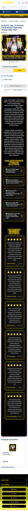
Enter (19, 70)
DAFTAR (7, 16)
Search (3, 7)
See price (5, 461)
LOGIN (21, 16)
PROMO (15, 488)
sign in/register (18, 89)
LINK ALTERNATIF (15, 502)
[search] (14, 7)
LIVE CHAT (14, 506)
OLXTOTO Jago (10, 107)
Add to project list (15, 86)
